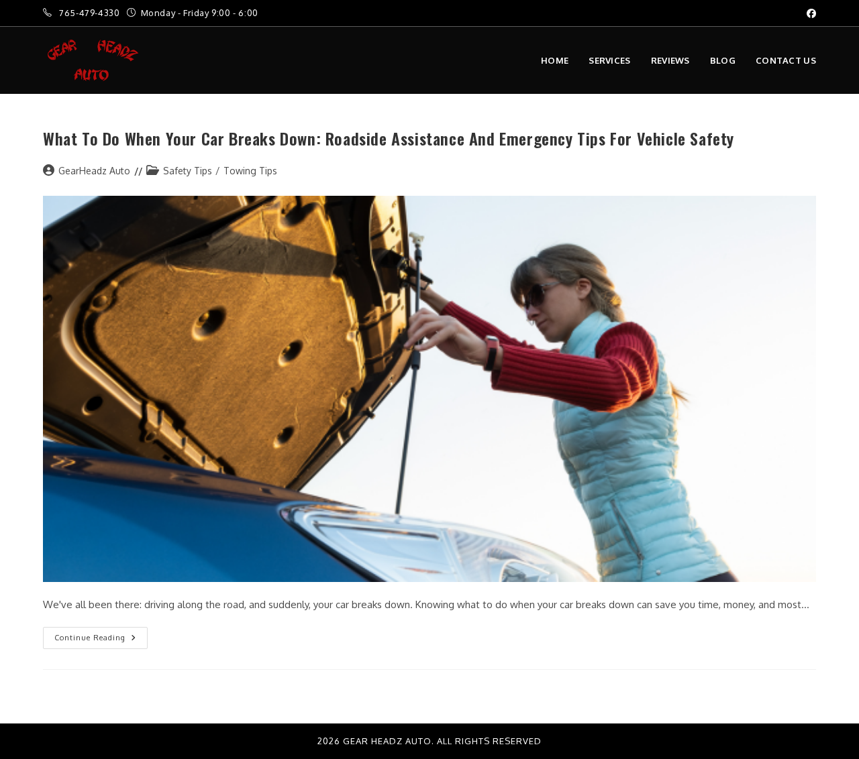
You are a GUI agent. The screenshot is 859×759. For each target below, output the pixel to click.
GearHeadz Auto (94, 170)
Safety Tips (187, 170)
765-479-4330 (90, 12)
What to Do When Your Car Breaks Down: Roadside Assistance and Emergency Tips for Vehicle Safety (388, 138)
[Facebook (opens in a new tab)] (809, 13)
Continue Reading (101, 634)
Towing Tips (250, 170)
